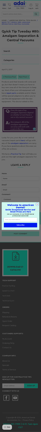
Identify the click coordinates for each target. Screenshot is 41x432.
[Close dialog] (37, 204)
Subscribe (20, 225)
